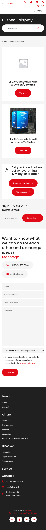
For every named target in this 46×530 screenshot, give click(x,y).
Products (6, 452)
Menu (39, 10)
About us (6, 420)
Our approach (8, 425)
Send (9, 372)
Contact (5, 407)
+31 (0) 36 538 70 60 (19, 265)
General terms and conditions (19, 513)
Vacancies (6, 434)
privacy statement (28, 363)
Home (4, 41)
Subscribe (31, 218)
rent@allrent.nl (16, 274)
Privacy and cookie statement (15, 438)
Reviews (5, 429)
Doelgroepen (7, 461)
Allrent (28, 510)
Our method (21, 192)
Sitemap (34, 513)
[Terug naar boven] (41, 525)
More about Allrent (21, 183)
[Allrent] (8, 4)
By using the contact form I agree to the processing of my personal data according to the (22, 360)
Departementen (9, 456)
